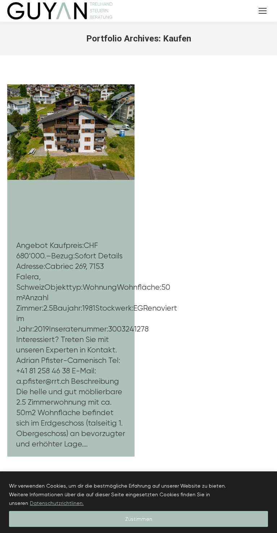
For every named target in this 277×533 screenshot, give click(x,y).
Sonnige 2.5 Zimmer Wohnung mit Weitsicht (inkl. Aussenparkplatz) (68, 204)
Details (81, 132)
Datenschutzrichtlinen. (57, 503)
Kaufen (25, 231)
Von (52, 231)
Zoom (61, 132)
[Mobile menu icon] (262, 11)
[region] (138, 502)
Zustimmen (138, 519)
